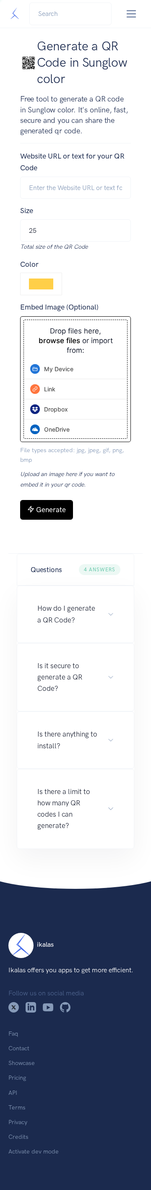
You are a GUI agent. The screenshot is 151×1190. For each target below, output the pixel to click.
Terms (17, 1107)
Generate (51, 509)
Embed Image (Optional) (59, 307)
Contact (18, 1048)
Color (29, 264)
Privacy (17, 1122)
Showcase (21, 1063)
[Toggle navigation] (131, 14)
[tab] (75, 369)
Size (26, 210)
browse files (59, 340)
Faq (13, 1033)
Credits (18, 1137)
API (12, 1092)
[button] (75, 570)
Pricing (17, 1077)
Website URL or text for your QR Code (72, 161)
